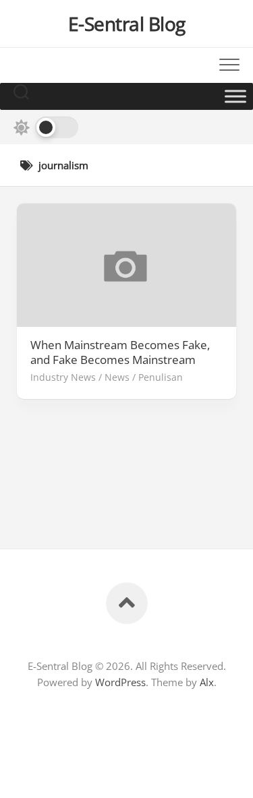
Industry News (63, 377)
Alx (207, 682)
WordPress (120, 682)
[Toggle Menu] (235, 96)
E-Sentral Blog (127, 23)
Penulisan (160, 377)
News (117, 377)
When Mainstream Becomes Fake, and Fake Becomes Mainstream (120, 352)
